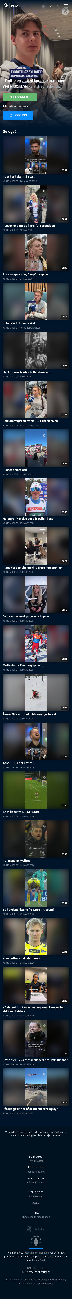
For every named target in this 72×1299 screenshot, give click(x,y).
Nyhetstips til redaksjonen (36, 1217)
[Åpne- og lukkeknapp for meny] (66, 6)
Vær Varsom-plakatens (36, 1252)
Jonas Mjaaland (36, 1171)
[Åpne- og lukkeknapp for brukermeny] (51, 6)
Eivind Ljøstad (36, 1161)
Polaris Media (39, 1260)
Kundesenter (36, 1196)
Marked (36, 1203)
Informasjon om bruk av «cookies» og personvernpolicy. (36, 1279)
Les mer (56, 1135)
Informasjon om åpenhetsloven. (36, 1283)
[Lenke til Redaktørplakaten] (36, 1241)
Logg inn (20, 115)
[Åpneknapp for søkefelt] (58, 6)
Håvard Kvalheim (36, 1182)
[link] (11, 6)
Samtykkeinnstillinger (37, 1272)
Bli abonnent (19, 97)
